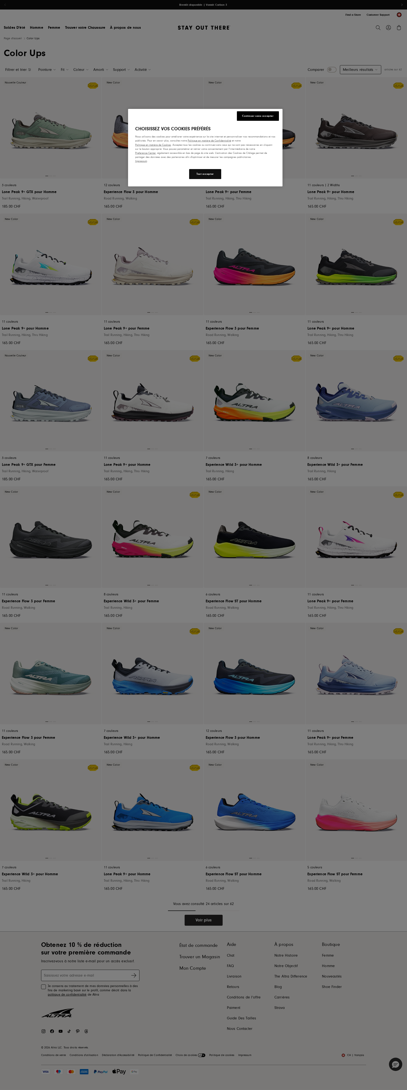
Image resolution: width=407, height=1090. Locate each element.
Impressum (141, 161)
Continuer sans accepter (257, 115)
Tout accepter (205, 173)
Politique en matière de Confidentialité (209, 140)
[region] (205, 147)
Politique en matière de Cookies (153, 144)
